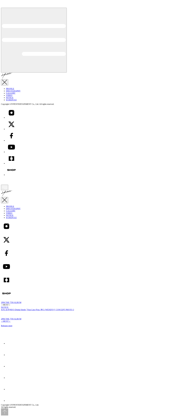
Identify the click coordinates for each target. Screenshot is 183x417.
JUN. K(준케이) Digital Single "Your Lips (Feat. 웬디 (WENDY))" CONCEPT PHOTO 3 (37, 310)
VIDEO (9, 95)
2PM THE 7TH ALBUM (11, 302)
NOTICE (9, 98)
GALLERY (10, 93)
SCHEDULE (11, 100)
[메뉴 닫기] (4, 82)
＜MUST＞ (6, 321)
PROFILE (10, 89)
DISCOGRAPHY (13, 91)
